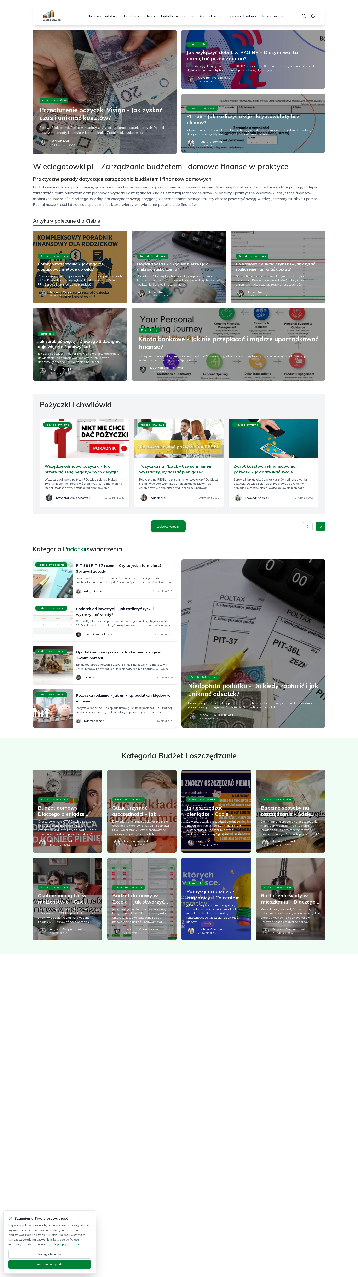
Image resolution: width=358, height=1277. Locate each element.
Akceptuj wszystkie (50, 1264)
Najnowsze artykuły (102, 16)
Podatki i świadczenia (177, 16)
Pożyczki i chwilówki (241, 16)
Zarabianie (47, 333)
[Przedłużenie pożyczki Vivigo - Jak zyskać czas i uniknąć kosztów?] (105, 92)
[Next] (320, 526)
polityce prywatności (65, 1244)
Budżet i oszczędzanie (139, 16)
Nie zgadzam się (49, 1254)
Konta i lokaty (209, 16)
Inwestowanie (273, 16)
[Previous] (308, 526)
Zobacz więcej (168, 526)
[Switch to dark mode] (313, 16)
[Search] (303, 16)
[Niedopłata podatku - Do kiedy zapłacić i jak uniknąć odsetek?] (253, 643)
